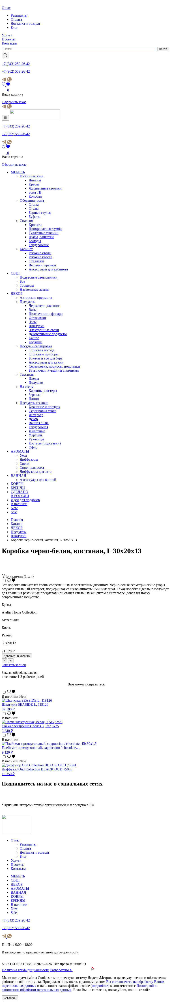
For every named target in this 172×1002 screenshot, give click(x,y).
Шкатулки (36, 326)
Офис (33, 447)
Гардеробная (38, 427)
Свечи (24, 463)
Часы (33, 322)
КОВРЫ (17, 484)
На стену (26, 386)
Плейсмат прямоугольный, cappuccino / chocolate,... (41, 748)
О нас (6, 8)
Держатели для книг (44, 306)
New (14, 508)
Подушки (36, 382)
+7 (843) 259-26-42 (16, 64)
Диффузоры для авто (36, 471)
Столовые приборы (43, 354)
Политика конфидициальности (25, 970)
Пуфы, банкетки (41, 237)
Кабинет (26, 249)
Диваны (35, 180)
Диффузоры (29, 459)
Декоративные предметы (48, 334)
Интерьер (36, 415)
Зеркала (35, 395)
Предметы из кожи (34, 403)
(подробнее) (100, 986)
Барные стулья (40, 212)
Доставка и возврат (25, 23)
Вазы (33, 310)
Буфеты (34, 217)
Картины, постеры (43, 391)
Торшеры (27, 285)
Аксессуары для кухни (46, 362)
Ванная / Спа (39, 423)
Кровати (35, 225)
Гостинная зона (31, 176)
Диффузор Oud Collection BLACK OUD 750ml (37, 769)
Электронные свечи (44, 330)
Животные (37, 431)
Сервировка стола (42, 411)
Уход (23, 455)
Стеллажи (36, 261)
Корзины (35, 342)
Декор (33, 419)
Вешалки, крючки (42, 265)
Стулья (34, 208)
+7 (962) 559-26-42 (16, 71)
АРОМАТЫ (20, 451)
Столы (34, 204)
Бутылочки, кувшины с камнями (54, 370)
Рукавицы (36, 439)
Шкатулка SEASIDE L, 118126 (25, 704)
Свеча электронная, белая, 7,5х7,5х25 (30, 726)
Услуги (7, 35)
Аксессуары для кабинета (48, 269)
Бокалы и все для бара (45, 358)
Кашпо (34, 338)
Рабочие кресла (40, 257)
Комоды (35, 241)
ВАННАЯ (18, 476)
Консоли (35, 196)
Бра (22, 281)
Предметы (27, 302)
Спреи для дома (32, 467)
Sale (14, 512)
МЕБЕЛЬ (18, 172)
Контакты (9, 43)
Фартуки (35, 435)
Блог (14, 27)
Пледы (34, 378)
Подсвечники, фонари (46, 314)
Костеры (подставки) (45, 443)
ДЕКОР (17, 293)
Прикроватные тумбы (45, 229)
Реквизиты (19, 15)
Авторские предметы (36, 297)
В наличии (19, 504)
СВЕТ (15, 273)
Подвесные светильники (39, 277)
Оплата (16, 19)
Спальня (26, 221)
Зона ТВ (35, 192)
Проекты (8, 39)
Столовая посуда (41, 350)
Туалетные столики (43, 233)
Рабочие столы (40, 253)
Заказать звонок (14, 665)
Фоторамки (37, 318)
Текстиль (27, 374)
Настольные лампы (34, 289)
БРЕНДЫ (18, 488)
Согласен (10, 998)
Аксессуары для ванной (38, 480)
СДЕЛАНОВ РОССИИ (20, 494)
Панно (34, 399)
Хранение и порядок (44, 407)
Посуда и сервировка (36, 346)
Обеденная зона (32, 200)
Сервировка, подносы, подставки (54, 366)
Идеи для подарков (25, 500)
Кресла (34, 184)
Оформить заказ (14, 102)
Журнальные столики (45, 188)
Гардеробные (39, 245)
